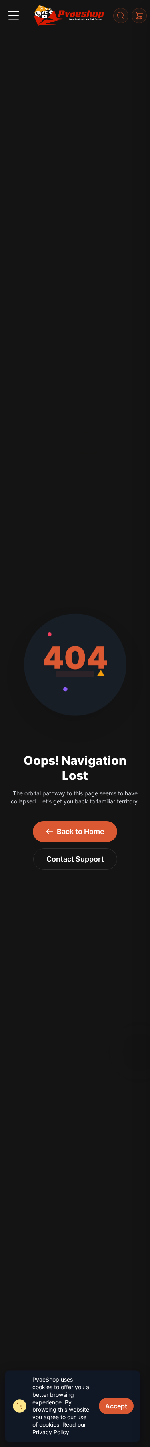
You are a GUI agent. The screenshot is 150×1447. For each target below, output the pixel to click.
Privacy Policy (50, 1432)
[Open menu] (13, 15)
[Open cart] (139, 15)
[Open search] (120, 15)
